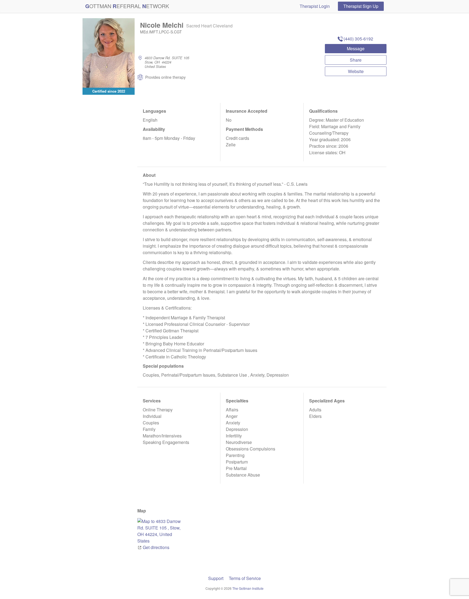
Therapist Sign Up (360, 6)
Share (356, 60)
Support (215, 578)
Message (356, 48)
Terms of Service (245, 578)
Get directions (156, 547)
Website (356, 71)
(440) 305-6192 (358, 39)
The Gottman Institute (248, 588)
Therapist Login (315, 6)
